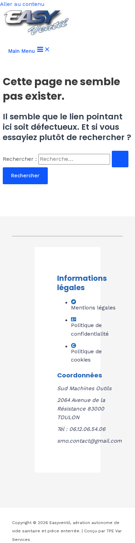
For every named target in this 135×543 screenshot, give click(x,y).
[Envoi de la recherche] (120, 159)
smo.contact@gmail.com (89, 441)
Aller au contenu (22, 4)
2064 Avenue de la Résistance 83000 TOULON (81, 409)
